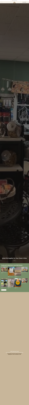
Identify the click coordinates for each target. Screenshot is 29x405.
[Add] (6, 270)
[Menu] (0, 2)
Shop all (14, 260)
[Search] (1, 2)
